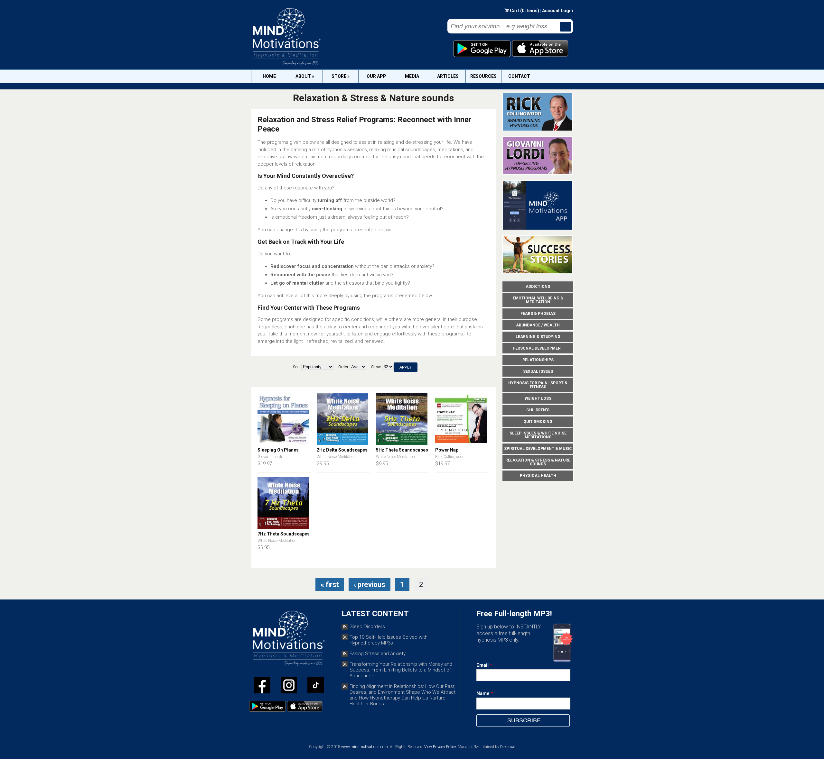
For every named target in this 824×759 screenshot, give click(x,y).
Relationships (538, 360)
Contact (519, 76)
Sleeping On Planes (278, 450)
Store (341, 76)
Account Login (557, 10)
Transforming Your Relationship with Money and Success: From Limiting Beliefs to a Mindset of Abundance (401, 670)
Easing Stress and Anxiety (378, 653)
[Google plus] (315, 686)
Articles (448, 76)
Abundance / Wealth (538, 325)
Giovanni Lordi (270, 456)
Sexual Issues (538, 371)
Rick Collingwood (449, 456)
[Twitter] (289, 686)
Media (412, 76)
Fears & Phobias (538, 313)
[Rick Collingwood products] (537, 130)
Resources (483, 76)
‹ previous (369, 585)
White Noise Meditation (336, 456)
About (304, 76)
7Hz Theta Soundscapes (284, 533)
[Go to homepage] (286, 65)
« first (330, 585)
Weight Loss (538, 398)
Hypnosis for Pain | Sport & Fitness (537, 385)
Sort (296, 367)
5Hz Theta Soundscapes (402, 450)
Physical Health (538, 475)
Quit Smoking (537, 421)
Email (484, 665)
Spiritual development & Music (538, 448)
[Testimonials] (537, 272)
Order (343, 367)
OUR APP (376, 76)
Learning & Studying (538, 336)
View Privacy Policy (440, 747)
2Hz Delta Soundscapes (342, 450)
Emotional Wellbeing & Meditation (538, 300)
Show (376, 367)
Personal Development (538, 348)
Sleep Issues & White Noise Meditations (538, 435)
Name (484, 693)
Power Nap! (447, 450)
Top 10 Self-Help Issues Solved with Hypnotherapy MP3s (388, 640)
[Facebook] (262, 686)
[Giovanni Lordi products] (537, 173)
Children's (537, 410)
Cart (515, 10)
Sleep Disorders (367, 626)
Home (269, 76)
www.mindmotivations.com (364, 747)
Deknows (507, 747)
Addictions (538, 286)
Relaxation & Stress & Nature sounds (537, 462)
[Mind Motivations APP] (537, 229)
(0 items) (529, 10)
